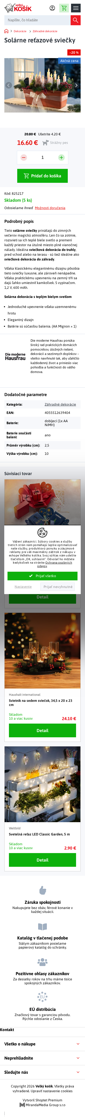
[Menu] (76, 8)
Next (76, 85)
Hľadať (76, 20)
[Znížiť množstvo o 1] (23, 157)
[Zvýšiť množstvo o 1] (61, 157)
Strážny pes (59, 142)
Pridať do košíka (46, 175)
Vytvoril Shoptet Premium (42, 1100)
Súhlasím (43, 576)
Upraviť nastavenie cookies (52, 1091)
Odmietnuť (57, 587)
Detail (42, 596)
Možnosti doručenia (50, 208)
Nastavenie (23, 586)
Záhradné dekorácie (60, 404)
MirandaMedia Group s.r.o (45, 1105)
